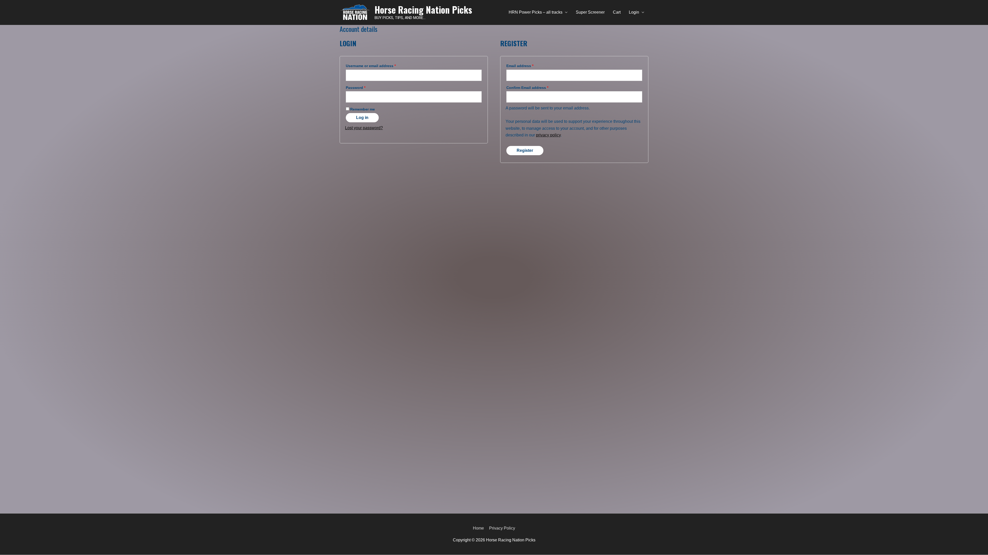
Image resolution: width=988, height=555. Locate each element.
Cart (617, 12)
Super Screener (590, 12)
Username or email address (371, 66)
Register (525, 150)
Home (478, 528)
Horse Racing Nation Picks (423, 9)
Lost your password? (364, 128)
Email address (519, 66)
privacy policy (548, 135)
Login (634, 12)
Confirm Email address (527, 88)
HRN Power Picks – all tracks (535, 12)
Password (355, 88)
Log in (362, 117)
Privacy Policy (502, 528)
